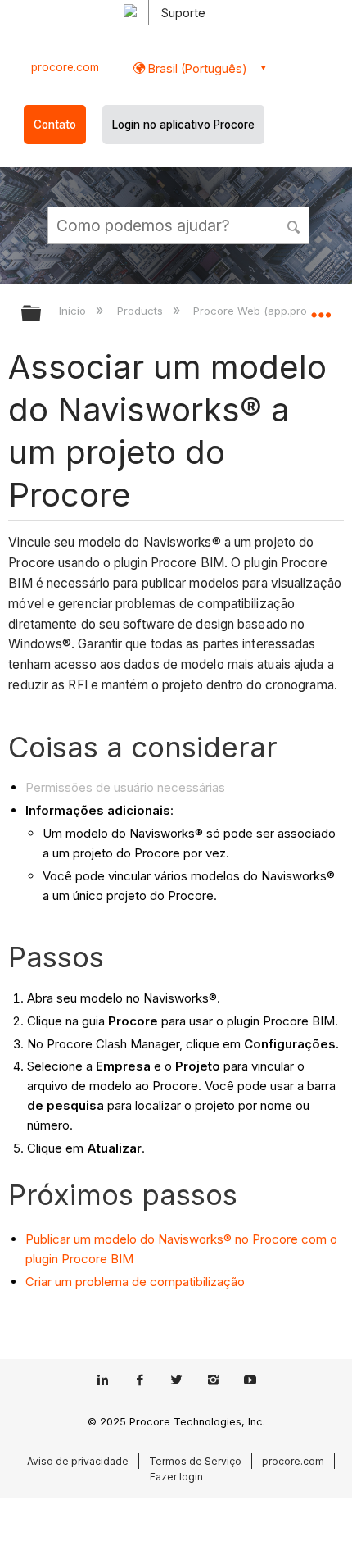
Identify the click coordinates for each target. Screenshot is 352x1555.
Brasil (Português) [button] (196, 68)
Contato (55, 124)
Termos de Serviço (195, 1461)
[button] (294, 224)
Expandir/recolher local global (321, 308)
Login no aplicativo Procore (183, 124)
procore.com (65, 67)
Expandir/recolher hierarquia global (42, 314)
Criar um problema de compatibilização (135, 1281)
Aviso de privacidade (78, 1461)
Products (141, 310)
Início (74, 310)
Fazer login (176, 1477)
